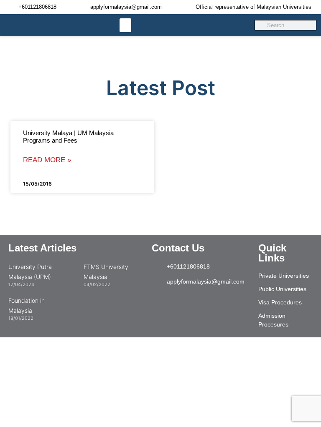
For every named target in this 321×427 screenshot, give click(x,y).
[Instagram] (160, 303)
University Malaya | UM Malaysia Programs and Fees (68, 136)
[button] (125, 25)
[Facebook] (211, 303)
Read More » (47, 160)
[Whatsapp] (194, 303)
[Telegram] (177, 303)
